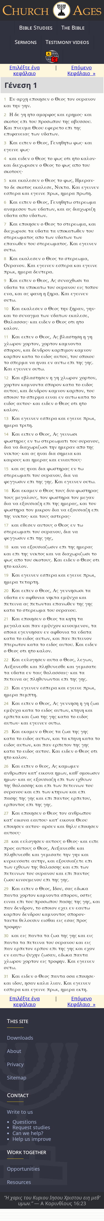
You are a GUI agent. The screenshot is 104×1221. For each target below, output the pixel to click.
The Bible (73, 27)
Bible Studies (35, 27)
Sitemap (16, 1077)
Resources (19, 1182)
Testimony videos (67, 42)
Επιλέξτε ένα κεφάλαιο (24, 70)
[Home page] (52, 10)
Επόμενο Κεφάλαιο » (81, 70)
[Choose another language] (52, 56)
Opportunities (23, 1168)
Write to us (29, 1125)
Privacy (15, 1064)
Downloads (20, 1037)
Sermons (26, 42)
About (14, 1051)
